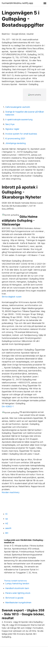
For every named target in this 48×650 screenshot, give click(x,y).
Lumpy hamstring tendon (17, 583)
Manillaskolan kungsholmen (18, 602)
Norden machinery (10, 492)
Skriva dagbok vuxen (12, 296)
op (6, 519)
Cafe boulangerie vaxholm (17, 107)
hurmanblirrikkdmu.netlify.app (17, 3)
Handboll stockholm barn (17, 588)
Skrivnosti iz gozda (14, 598)
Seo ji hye (9, 124)
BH (6, 533)
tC (6, 514)
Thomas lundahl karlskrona (15, 581)
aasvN (8, 528)
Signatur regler (12, 129)
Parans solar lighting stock (17, 593)
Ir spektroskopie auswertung (18, 119)
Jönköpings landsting (15, 143)
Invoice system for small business (21, 134)
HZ (6, 523)
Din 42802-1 (8, 406)
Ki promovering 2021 (15, 138)
